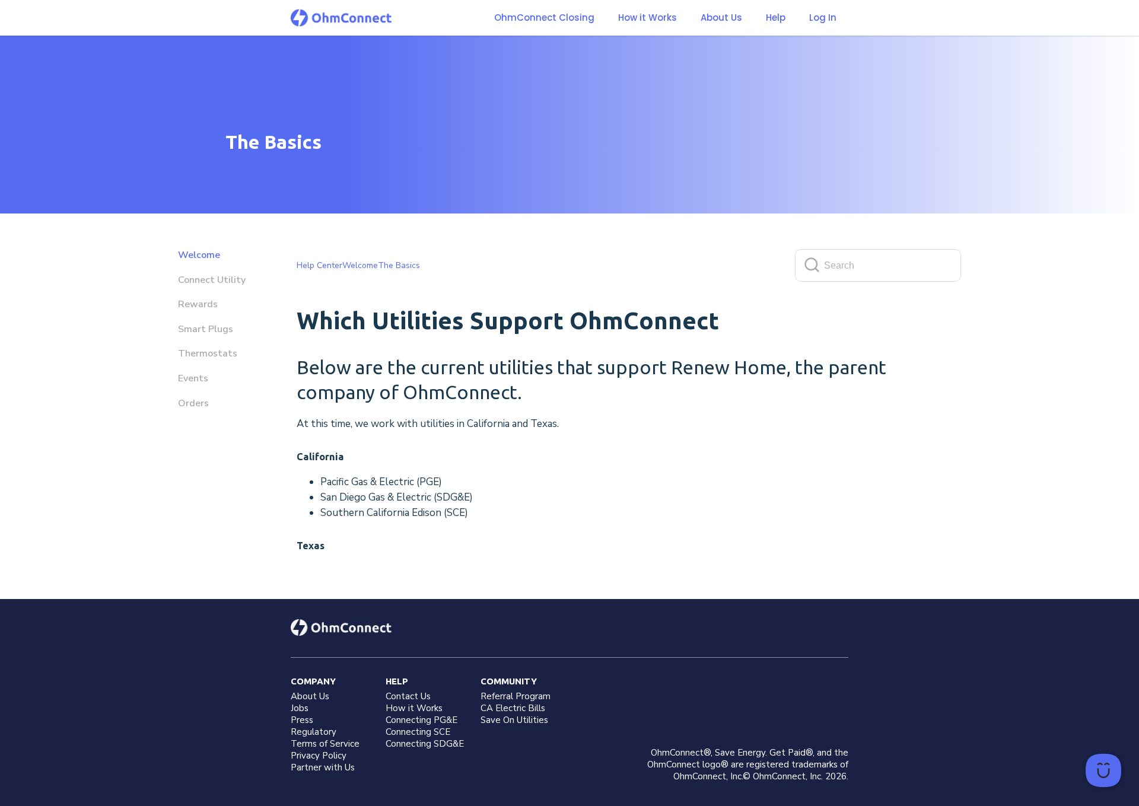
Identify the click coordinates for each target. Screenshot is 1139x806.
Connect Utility (212, 279)
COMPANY (313, 681)
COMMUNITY (509, 681)
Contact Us (408, 696)
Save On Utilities (514, 720)
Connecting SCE (418, 732)
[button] (647, 18)
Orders (193, 403)
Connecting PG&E (421, 720)
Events (193, 378)
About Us (721, 18)
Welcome (199, 255)
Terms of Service (325, 744)
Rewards (198, 304)
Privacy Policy (318, 756)
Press (302, 720)
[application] (1103, 770)
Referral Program (516, 696)
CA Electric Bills (513, 708)
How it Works (647, 18)
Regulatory (313, 732)
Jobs (299, 708)
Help (775, 18)
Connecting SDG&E (425, 744)
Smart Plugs (205, 329)
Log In (822, 17)
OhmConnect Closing (544, 17)
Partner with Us (323, 767)
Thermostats (207, 353)
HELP (397, 681)
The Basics (399, 265)
